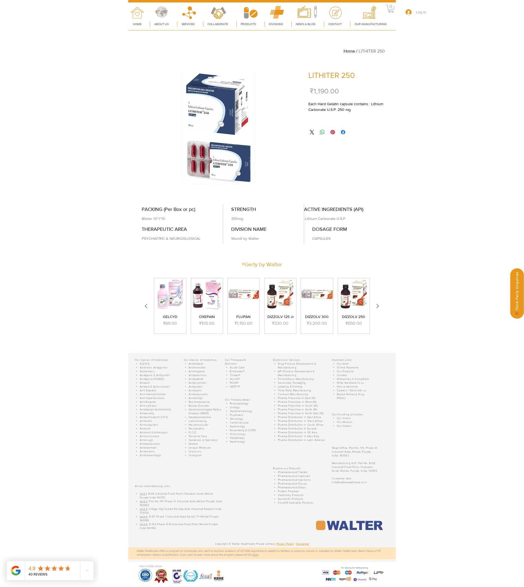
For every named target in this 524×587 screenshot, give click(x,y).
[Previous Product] (377, 306)
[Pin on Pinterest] (332, 132)
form (255, 554)
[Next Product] (146, 306)
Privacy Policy (285, 543)
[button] (391, 9)
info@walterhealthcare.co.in (349, 482)
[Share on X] (312, 132)
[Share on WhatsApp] (322, 132)
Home (349, 51)
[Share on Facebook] (343, 132)
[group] (262, 306)
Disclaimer (302, 543)
